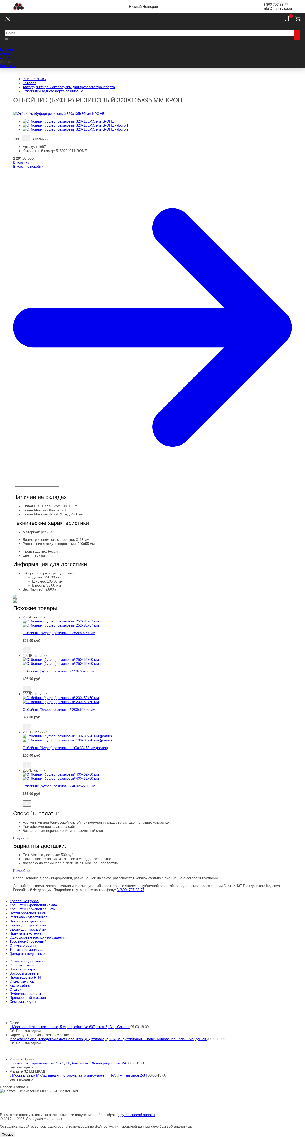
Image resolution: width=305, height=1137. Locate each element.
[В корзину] (157, 644)
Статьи (15, 989)
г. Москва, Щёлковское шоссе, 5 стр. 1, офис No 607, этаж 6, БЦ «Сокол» (70, 1027)
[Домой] (18, 6)
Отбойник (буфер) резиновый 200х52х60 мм (59, 709)
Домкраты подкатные (27, 953)
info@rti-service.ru (277, 8)
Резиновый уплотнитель (29, 917)
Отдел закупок (22, 981)
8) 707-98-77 (130, 890)
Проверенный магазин (28, 997)
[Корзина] (297, 18)
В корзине (28, 166)
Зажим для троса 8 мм (28, 929)
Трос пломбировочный (28, 941)
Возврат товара (22, 969)
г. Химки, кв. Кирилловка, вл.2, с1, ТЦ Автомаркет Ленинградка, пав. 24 (68, 1063)
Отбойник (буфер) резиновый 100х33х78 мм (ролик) (65, 748)
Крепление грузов (24, 901)
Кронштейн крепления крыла (33, 905)
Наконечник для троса (28, 921)
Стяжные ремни (23, 945)
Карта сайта (19, 985)
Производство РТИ (25, 977)
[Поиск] (297, 35)
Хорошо (7, 1134)
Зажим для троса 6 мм (28, 925)
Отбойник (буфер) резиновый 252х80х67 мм (59, 633)
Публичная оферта (25, 993)
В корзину (21, 162)
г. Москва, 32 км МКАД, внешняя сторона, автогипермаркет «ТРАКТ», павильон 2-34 (79, 1075)
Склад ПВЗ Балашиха (41, 506)
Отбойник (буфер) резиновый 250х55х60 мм (59, 671)
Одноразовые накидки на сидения (38, 937)
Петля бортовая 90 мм (28, 913)
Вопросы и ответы (25, 973)
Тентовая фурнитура (26, 949)
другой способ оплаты (136, 1115)
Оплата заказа (22, 965)
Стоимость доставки (26, 961)
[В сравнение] (26, 138)
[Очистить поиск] (7, 39)
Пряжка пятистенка (25, 933)
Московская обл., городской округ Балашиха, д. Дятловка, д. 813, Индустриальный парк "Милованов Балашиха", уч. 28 (108, 1039)
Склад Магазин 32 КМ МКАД (46, 514)
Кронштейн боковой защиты (33, 909)
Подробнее (22, 838)
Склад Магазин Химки (41, 510)
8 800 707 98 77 (275, 4)
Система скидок (23, 1002)
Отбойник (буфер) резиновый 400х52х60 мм (59, 786)
